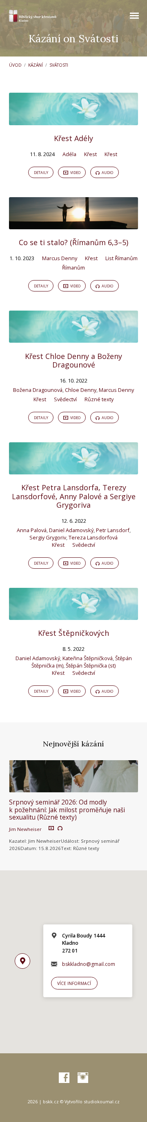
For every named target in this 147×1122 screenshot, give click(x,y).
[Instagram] (83, 1078)
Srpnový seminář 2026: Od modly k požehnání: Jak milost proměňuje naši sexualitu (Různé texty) (67, 810)
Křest (90, 154)
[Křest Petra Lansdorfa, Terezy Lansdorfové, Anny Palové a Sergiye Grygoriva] (73, 469)
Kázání (35, 65)
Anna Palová (32, 530)
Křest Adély (73, 138)
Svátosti (58, 65)
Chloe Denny (80, 390)
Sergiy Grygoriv (47, 537)
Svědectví (65, 399)
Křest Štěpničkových (73, 633)
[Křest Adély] (73, 120)
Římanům (73, 267)
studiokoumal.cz (102, 1101)
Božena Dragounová (37, 390)
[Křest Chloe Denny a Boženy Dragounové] (73, 337)
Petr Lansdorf (112, 530)
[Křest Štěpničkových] (73, 615)
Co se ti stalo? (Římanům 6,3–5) (73, 242)
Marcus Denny (59, 258)
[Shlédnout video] (51, 828)
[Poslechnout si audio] (60, 828)
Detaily (41, 172)
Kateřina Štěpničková (87, 658)
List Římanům (121, 258)
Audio (107, 172)
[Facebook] (64, 1078)
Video (74, 172)
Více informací (74, 983)
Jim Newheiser (25, 829)
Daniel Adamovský (71, 530)
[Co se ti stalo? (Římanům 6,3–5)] (73, 224)
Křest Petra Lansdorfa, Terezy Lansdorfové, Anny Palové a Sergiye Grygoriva (74, 496)
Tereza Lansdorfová (93, 537)
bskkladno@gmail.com (88, 964)
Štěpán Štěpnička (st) (91, 665)
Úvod (15, 65)
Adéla (69, 154)
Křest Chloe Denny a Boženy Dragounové (73, 360)
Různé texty (99, 399)
